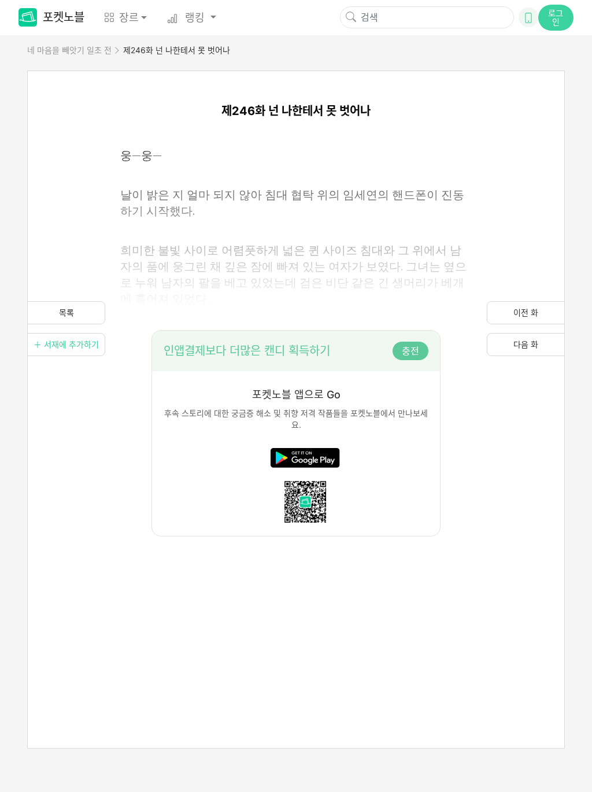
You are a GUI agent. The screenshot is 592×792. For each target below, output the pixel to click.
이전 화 (525, 312)
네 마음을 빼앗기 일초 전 (69, 50)
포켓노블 (63, 17)
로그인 (555, 17)
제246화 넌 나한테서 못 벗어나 (176, 50)
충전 (410, 351)
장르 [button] (129, 18)
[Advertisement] (296, 617)
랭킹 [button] (195, 18)
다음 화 (525, 344)
